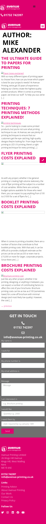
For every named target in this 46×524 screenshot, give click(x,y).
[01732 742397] (23, 323)
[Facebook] (17, 512)
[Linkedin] (12, 512)
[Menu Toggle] (34, 6)
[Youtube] (23, 512)
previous (6, 306)
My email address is (10, 371)
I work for (5, 351)
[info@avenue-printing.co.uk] (23, 332)
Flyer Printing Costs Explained (18, 155)
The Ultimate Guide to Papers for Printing (21, 63)
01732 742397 (23, 327)
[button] (43, 26)
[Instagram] (7, 512)
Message (5, 381)
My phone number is (10, 361)
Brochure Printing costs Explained (21, 268)
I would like (6, 409)
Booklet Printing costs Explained (20, 204)
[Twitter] (2, 512)
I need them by (8, 419)
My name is (6, 341)
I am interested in (9, 399)
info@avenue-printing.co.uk (23, 337)
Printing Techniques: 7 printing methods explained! (20, 110)
